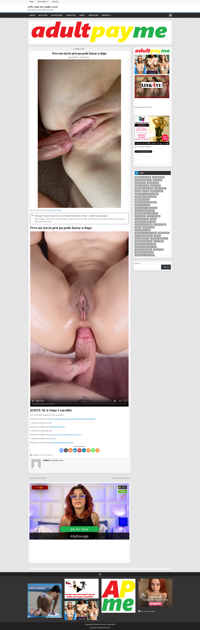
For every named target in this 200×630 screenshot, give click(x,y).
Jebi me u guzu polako (142, 185)
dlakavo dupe (157, 180)
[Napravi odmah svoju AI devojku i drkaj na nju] (155, 606)
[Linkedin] (75, 450)
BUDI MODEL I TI (42, 2)
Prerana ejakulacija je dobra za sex (146, 213)
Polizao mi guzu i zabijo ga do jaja (146, 208)
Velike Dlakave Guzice (141, 238)
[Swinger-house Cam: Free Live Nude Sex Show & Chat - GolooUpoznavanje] (79, 218)
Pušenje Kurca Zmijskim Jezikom (145, 222)
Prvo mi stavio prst (45, 455)
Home (31, 2)
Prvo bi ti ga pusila (153, 216)
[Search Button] (100, 574)
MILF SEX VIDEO (43, 15)
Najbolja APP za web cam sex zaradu (146, 194)
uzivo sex (157, 236)
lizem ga (137, 191)
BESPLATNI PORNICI (56, 15)
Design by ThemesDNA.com (100, 627)
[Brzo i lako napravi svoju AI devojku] (152, 74)
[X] (66, 450)
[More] (97, 450)
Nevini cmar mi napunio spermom (145, 197)
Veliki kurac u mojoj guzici (158, 238)
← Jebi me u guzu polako (37, 478)
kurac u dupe (56, 210)
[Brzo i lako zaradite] (45, 617)
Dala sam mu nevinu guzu (143, 180)
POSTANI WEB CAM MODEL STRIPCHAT (66, 435)
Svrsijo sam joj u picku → (121, 478)
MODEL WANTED (58, 427)
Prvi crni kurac (140, 216)
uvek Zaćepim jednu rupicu (143, 236)
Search (137, 263)
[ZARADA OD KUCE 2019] (82, 600)
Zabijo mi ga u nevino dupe (143, 249)
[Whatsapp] (93, 450)
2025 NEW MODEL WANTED (62, 442)
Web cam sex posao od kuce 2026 (145, 247)
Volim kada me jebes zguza (143, 241)
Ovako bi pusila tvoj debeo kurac (145, 202)
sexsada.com (74, 57)
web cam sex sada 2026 (43, 6)
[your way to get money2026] (119, 612)
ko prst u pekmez (160, 188)
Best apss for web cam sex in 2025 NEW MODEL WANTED (73, 419)
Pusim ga (153, 219)
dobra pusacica (140, 183)
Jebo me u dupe (155, 185)
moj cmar (145, 191)
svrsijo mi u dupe (148, 227)
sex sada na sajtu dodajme (143, 224)
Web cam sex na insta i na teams (145, 244)
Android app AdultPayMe (143, 177)
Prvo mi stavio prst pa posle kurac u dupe (79, 53)
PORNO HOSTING (93, 15)
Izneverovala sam (152, 183)
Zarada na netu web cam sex (144, 252)
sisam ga (138, 227)
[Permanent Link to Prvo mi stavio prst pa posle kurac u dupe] (79, 133)
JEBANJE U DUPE (79, 49)
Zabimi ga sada (158, 249)
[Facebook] (61, 450)
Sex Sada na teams (160, 224)
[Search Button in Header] (170, 15)
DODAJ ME (32, 15)
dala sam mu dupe (158, 177)
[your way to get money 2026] (100, 42)
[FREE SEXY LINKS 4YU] (152, 98)
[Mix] (88, 450)
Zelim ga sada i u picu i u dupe (144, 255)
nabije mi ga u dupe (156, 191)
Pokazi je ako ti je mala (142, 205)
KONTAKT (55, 2)
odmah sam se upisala (142, 199)
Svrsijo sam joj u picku (142, 230)
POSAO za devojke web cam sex (144, 211)
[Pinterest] (79, 450)
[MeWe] (84, 450)
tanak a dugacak (163, 233)
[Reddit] (70, 450)
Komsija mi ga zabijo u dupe (143, 188)
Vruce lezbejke (158, 241)
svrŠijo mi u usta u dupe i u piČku (145, 233)
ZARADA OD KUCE (71, 15)
